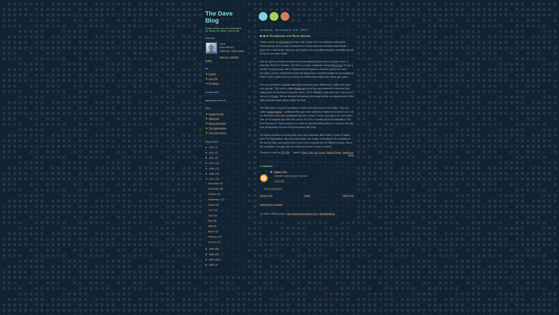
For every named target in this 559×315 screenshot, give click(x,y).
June (211, 215)
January (212, 242)
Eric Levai (336, 65)
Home (307, 195)
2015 (212, 147)
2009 (212, 168)
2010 (212, 163)
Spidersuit (299, 88)
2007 (212, 179)
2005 (212, 254)
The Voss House (217, 132)
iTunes (274, 96)
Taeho (277, 172)
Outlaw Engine (274, 111)
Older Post (348, 195)
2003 (212, 265)
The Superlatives (217, 128)
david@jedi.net (327, 213)
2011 (212, 158)
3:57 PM (285, 152)
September (214, 199)
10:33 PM (279, 181)
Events (212, 74)
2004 (212, 259)
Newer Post (266, 195)
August (212, 204)
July (210, 210)
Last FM (213, 78)
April (210, 226)
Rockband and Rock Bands (290, 36)
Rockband (285, 42)
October (212, 194)
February (213, 236)
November (214, 188)
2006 (212, 249)
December (214, 183)
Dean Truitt (307, 152)
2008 (212, 174)
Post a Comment (273, 188)
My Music (214, 83)
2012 (212, 152)
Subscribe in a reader (271, 204)
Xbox (351, 155)
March (212, 231)
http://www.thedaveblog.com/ (302, 213)
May (210, 220)
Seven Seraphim (217, 123)
